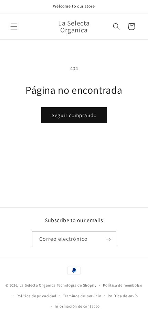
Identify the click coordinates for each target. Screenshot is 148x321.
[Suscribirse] (108, 239)
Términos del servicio (82, 295)
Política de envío (123, 295)
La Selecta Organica (38, 285)
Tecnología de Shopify (77, 285)
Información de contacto (77, 306)
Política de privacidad (36, 295)
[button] (13, 26)
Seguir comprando (74, 115)
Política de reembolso (122, 285)
